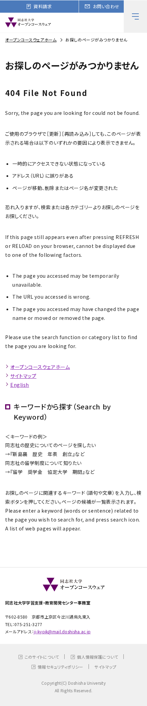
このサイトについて (42, 657)
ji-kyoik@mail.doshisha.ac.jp (62, 631)
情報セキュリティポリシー (60, 667)
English (19, 384)
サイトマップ (23, 375)
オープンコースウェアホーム (30, 40)
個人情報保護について (97, 657)
